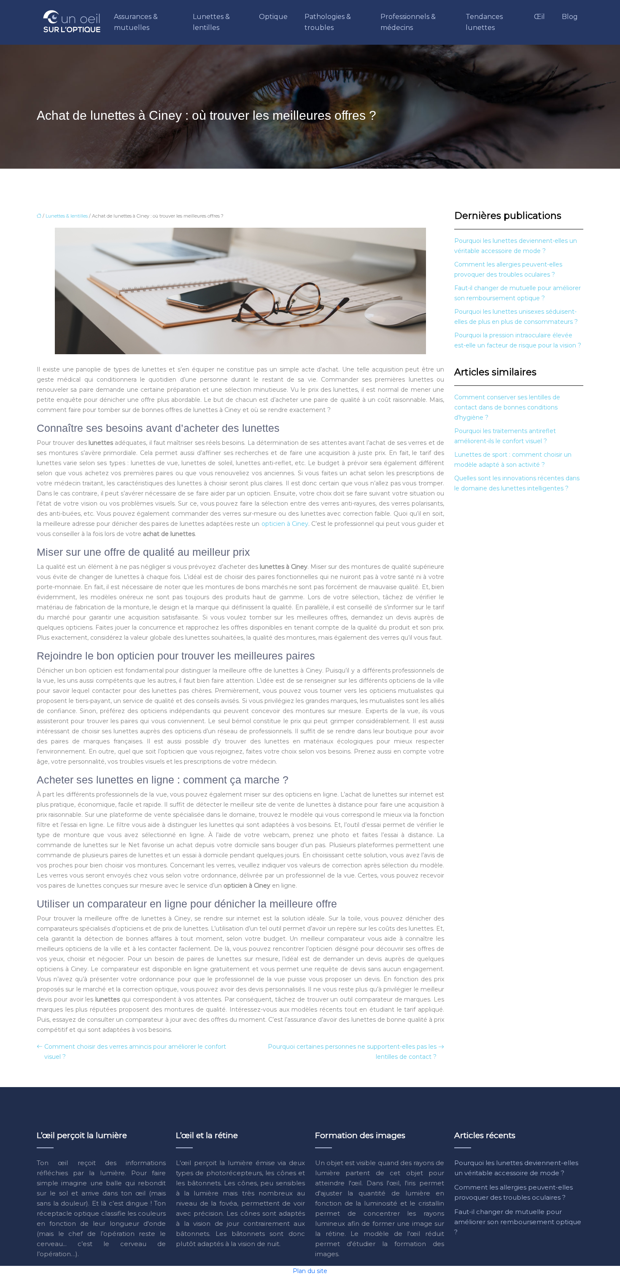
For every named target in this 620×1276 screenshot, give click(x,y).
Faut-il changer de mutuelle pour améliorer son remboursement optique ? (517, 1222)
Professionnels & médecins (408, 22)
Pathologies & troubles (328, 22)
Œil (539, 17)
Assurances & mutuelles (136, 22)
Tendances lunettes (484, 22)
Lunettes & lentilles (211, 22)
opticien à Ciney (284, 524)
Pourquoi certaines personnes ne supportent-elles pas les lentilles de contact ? (352, 1052)
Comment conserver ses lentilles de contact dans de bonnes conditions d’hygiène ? (507, 407)
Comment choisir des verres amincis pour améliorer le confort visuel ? (135, 1052)
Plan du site (310, 1271)
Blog (570, 17)
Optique (273, 17)
